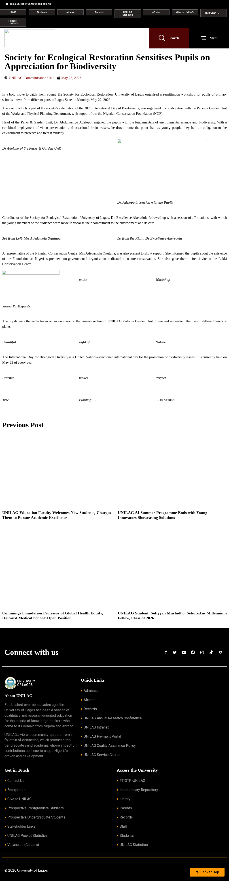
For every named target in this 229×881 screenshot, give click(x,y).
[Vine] (220, 652)
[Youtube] (184, 652)
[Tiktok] (211, 652)
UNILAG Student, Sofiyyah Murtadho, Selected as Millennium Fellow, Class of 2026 (172, 615)
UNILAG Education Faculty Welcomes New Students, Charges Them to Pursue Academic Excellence (56, 515)
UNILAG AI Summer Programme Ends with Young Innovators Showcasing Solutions (162, 515)
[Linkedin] (165, 652)
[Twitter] (175, 652)
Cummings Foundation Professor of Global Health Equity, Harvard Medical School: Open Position (52, 615)
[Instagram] (202, 652)
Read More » (9, 523)
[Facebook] (193, 652)
